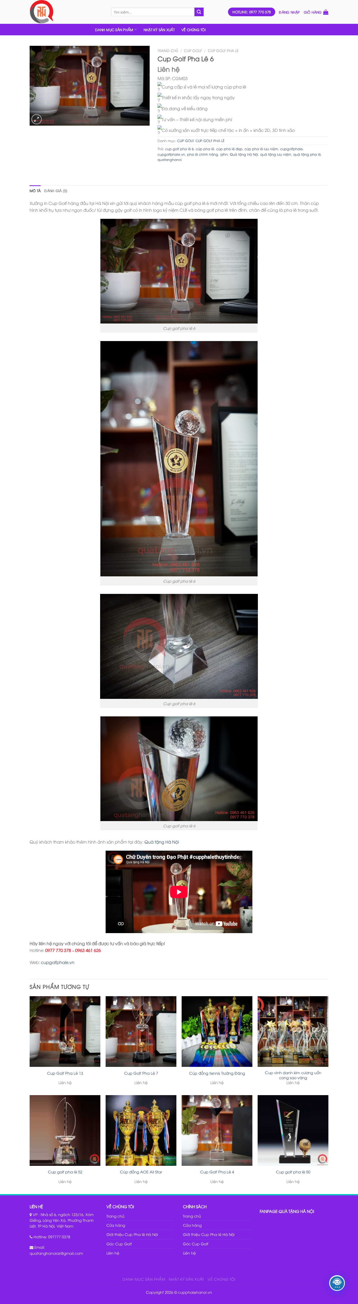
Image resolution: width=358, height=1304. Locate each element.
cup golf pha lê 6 (179, 148)
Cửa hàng (115, 1225)
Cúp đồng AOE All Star (141, 1171)
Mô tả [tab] (35, 190)
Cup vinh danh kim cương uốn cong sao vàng (293, 1075)
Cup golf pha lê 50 (293, 1171)
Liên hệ (112, 1252)
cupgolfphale (291, 148)
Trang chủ (168, 50)
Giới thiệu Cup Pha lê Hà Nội (132, 1234)
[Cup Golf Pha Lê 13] (65, 1031)
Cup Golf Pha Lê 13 (65, 1073)
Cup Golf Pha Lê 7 (141, 1073)
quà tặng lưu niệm (275, 154)
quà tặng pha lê (307, 154)
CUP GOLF (193, 50)
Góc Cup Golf (119, 1243)
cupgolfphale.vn (171, 154)
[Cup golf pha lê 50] (293, 1130)
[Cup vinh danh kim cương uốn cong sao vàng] (293, 1031)
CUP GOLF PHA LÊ (223, 50)
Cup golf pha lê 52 (65, 1171)
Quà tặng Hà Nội (244, 154)
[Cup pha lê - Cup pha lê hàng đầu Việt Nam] (66, 12)
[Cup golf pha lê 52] (65, 1130)
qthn (224, 154)
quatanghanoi (170, 159)
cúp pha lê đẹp (229, 148)
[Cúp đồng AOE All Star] (141, 1130)
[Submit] (198, 12)
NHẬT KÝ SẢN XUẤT (159, 29)
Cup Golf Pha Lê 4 (217, 1171)
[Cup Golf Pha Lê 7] (141, 1031)
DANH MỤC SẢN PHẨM (114, 29)
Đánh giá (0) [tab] (55, 190)
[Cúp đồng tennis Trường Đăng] (217, 1031)
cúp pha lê (205, 148)
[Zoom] (36, 119)
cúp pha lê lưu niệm (261, 148)
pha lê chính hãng (202, 154)
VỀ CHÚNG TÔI (193, 29)
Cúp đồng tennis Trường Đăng (217, 1073)
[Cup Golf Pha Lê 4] (217, 1130)
